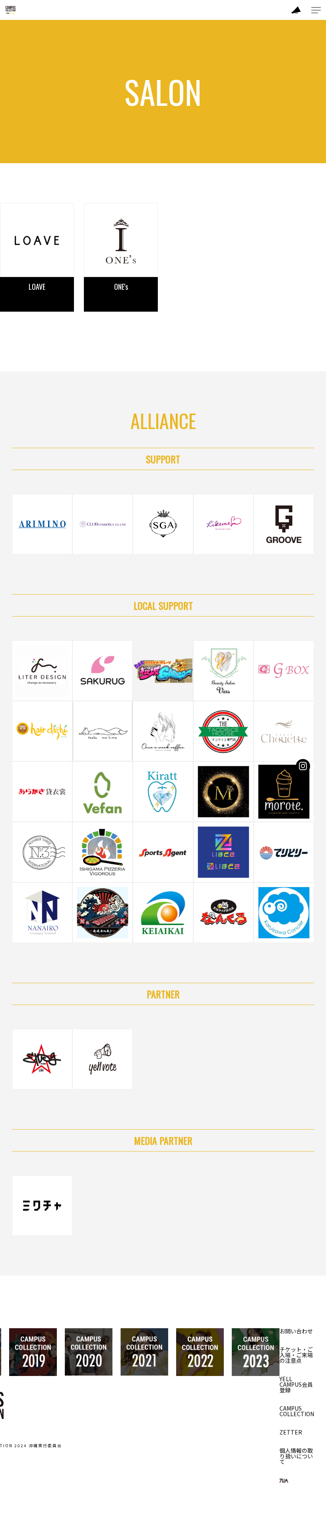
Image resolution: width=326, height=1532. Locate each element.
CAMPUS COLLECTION (296, 1411)
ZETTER (290, 1432)
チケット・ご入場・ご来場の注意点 (296, 1355)
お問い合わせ (296, 1331)
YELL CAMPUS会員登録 (296, 1384)
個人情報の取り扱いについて (296, 1456)
